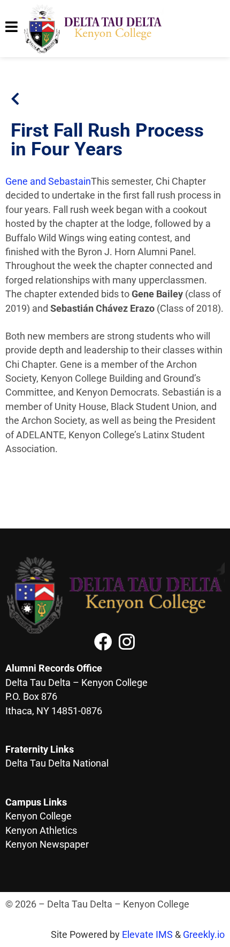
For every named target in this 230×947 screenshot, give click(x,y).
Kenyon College (38, 816)
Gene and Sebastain (48, 181)
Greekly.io (204, 934)
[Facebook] (103, 642)
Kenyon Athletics (41, 830)
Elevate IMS (147, 934)
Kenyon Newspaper (47, 844)
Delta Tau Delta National (57, 763)
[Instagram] (127, 642)
